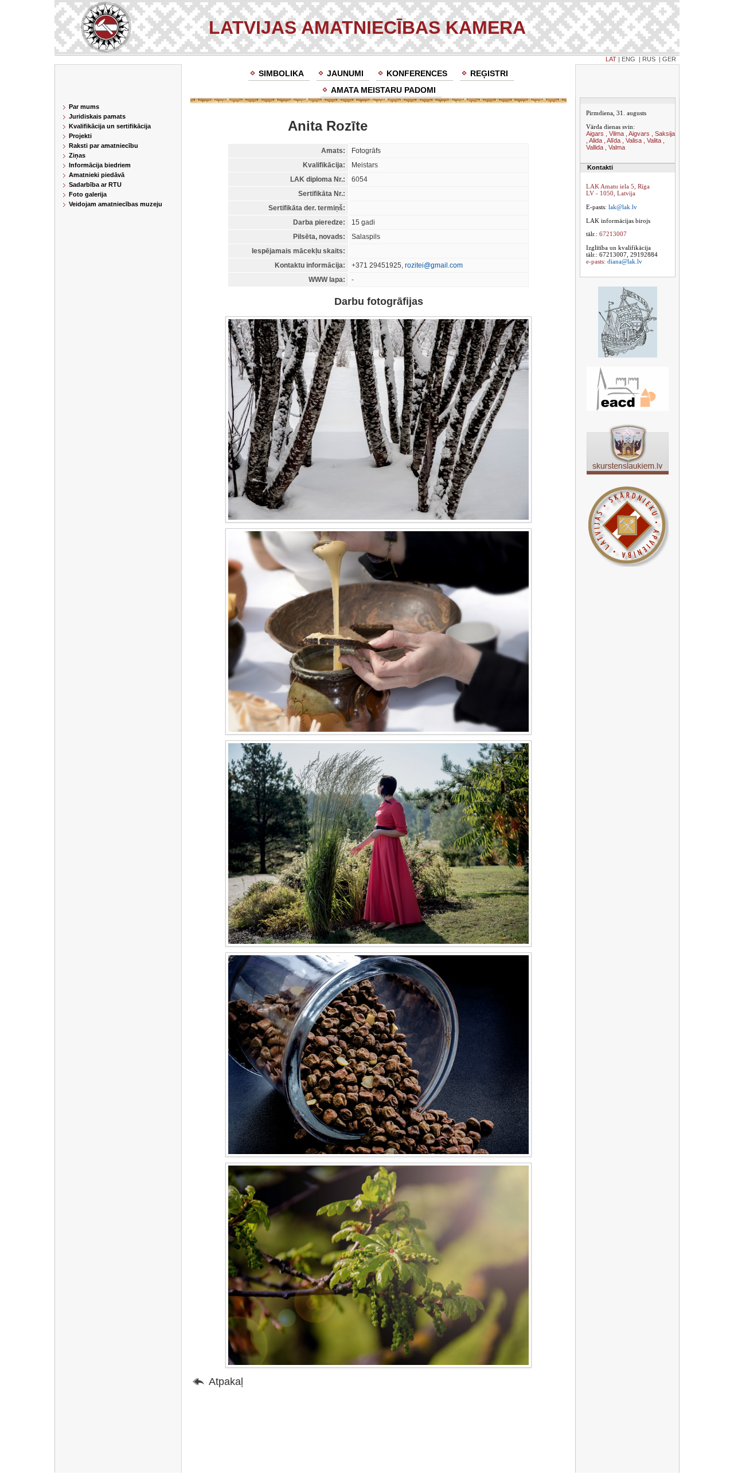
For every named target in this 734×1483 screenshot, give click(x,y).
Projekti (80, 135)
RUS (648, 59)
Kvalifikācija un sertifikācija (110, 126)
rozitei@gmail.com (434, 265)
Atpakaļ (226, 1381)
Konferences (416, 73)
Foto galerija (88, 194)
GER (669, 59)
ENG (628, 59)
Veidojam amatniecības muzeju (115, 204)
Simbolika (281, 73)
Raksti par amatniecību (103, 145)
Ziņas (77, 155)
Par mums (84, 106)
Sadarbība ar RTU (95, 184)
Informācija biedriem (100, 165)
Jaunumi (345, 73)
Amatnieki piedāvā (96, 174)
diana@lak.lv (624, 261)
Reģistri (489, 73)
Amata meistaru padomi (383, 90)
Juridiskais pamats (97, 116)
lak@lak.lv (622, 206)
